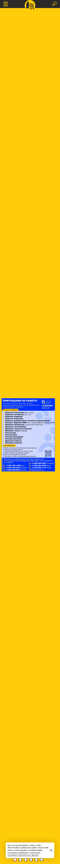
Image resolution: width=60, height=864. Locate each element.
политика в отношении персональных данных (24, 853)
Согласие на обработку (18, 852)
